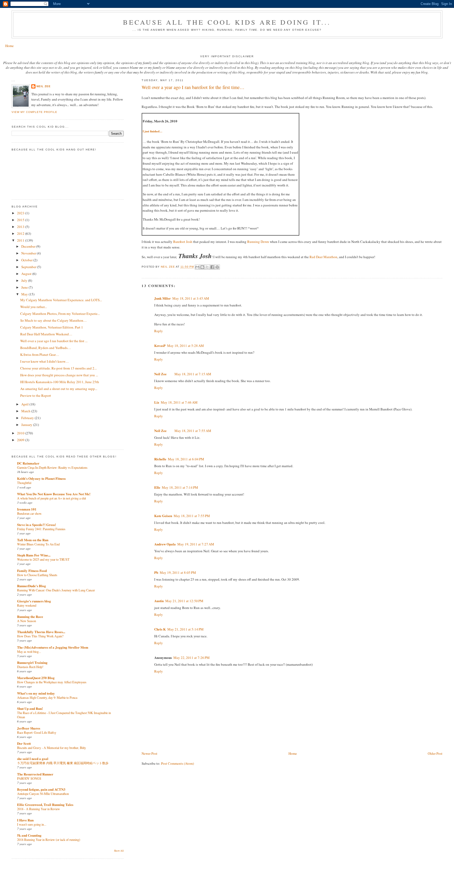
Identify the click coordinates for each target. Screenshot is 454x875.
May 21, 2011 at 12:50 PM (184, 600)
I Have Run (25, 819)
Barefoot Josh (182, 241)
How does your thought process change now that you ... (59, 375)
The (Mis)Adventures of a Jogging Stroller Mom (52, 647)
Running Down (258, 241)
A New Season (26, 621)
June (25, 287)
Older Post (435, 753)
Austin (159, 600)
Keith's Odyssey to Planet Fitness (41, 478)
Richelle (160, 458)
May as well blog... (29, 651)
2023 (21, 213)
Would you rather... (33, 306)
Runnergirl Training (32, 662)
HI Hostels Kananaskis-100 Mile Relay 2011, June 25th (59, 381)
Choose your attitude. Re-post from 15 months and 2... (58, 368)
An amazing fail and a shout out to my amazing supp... (58, 388)
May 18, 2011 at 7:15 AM (192, 374)
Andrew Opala (165, 543)
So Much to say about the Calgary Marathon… (53, 320)
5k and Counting (29, 835)
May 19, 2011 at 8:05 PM (178, 572)
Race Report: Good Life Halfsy (36, 732)
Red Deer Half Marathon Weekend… (46, 334)
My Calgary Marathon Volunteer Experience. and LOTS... (61, 300)
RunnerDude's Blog (31, 585)
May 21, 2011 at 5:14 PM (185, 629)
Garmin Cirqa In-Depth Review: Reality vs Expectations (52, 467)
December (28, 246)
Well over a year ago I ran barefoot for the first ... (53, 340)
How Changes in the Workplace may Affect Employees (51, 682)
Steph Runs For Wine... (33, 555)
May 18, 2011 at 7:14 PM (180, 487)
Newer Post (149, 753)
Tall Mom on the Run (32, 539)
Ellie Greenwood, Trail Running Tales (45, 804)
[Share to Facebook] (212, 267)
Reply (158, 331)
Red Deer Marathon (323, 256)
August (26, 273)
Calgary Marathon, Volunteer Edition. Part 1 (51, 327)
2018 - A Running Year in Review (38, 809)
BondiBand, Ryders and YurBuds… (45, 347)
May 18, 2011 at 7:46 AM (179, 402)
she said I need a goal (32, 758)
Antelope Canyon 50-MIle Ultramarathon (43, 793)
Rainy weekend (26, 605)
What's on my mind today (36, 693)
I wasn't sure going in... (31, 824)
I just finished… (152, 131)
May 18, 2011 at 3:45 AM (190, 298)
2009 (21, 440)
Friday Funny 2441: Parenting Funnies (41, 529)
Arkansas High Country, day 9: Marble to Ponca (47, 697)
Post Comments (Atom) (177, 763)
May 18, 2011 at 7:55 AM (192, 430)
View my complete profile (34, 112)
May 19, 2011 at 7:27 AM (195, 544)
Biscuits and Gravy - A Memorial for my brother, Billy (51, 748)
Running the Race (30, 616)
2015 (21, 219)
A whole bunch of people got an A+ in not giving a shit (51, 498)
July (24, 280)
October (27, 260)
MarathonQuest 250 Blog (36, 677)
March (26, 411)
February (28, 417)
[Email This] (197, 267)
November (29, 253)
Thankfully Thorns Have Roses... (41, 631)
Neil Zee (160, 373)
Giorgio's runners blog (34, 600)
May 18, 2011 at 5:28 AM (185, 345)
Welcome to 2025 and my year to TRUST (43, 559)
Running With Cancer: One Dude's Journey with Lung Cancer (56, 590)
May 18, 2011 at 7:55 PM (192, 515)
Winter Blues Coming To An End (38, 544)
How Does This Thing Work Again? (40, 636)
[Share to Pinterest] (217, 267)
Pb (156, 572)
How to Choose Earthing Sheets (37, 575)
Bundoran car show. (29, 513)
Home (9, 45)
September (29, 266)
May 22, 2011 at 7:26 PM (191, 657)
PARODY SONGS (29, 778)
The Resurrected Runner (35, 774)
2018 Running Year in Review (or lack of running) (48, 839)
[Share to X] (207, 267)
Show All (119, 850)
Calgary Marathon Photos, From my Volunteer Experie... (60, 313)
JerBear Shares (28, 728)
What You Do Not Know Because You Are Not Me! (53, 493)
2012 (21, 233)
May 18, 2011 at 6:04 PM (186, 459)
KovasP (160, 345)
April (25, 404)
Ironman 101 (27, 509)
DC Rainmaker (28, 463)
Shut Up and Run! (30, 708)
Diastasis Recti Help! (30, 667)
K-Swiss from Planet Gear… (39, 354)
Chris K (160, 629)
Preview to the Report (35, 395)
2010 (21, 433)
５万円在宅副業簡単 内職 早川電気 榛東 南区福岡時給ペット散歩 (63, 763)
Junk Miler (162, 298)
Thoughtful (24, 483)
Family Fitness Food (32, 570)
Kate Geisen (163, 515)
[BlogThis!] (202, 267)
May (25, 294)
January (27, 424)
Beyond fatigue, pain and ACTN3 (41, 789)
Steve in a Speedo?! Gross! (36, 524)
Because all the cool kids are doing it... (227, 22)
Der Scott (24, 743)
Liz (156, 402)
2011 (21, 240)
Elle (157, 487)
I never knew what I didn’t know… (44, 361)
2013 (21, 226)
